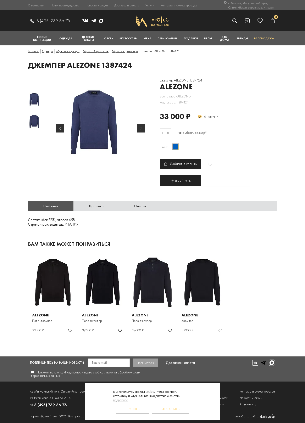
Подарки (191, 38)
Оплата (140, 206)
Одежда (65, 38)
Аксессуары (128, 38)
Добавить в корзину (183, 164)
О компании (36, 5)
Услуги (149, 5)
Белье (208, 38)
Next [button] (141, 128)
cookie (150, 391)
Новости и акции (96, 5)
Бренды (242, 38)
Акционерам (248, 404)
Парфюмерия (167, 38)
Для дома (224, 38)
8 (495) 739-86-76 (53, 20)
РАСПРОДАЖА (264, 38)
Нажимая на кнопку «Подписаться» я (85, 374)
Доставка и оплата (126, 5)
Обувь (108, 38)
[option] (100, 122)
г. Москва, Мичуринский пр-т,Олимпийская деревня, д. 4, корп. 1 (252, 5)
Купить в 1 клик (180, 180)
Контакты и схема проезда (179, 5)
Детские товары (88, 38)
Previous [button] (60, 128)
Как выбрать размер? (192, 132)
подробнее (120, 400)
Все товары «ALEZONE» (175, 96)
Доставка (96, 206)
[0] (272, 20)
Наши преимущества (65, 5)
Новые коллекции (42, 38)
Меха (147, 38)
